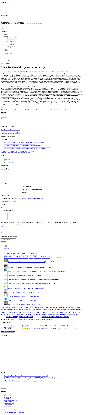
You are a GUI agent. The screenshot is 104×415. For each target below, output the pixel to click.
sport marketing (37, 314)
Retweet (9, 327)
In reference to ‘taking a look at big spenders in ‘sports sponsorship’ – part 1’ (23, 256)
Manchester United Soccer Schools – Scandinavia (16, 255)
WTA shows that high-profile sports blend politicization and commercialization (28, 279)
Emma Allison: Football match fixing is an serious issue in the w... (25, 300)
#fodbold (10, 325)
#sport (5, 325)
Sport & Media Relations (13, 41)
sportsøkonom (73, 317)
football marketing (68, 309)
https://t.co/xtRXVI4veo (43, 325)
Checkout (6, 8)
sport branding (5, 314)
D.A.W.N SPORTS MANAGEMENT (15, 412)
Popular (6, 245)
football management (55, 309)
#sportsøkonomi (32, 325)
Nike (53, 312)
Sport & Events (11, 43)
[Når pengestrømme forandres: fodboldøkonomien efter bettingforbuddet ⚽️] (6, 267)
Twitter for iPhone (71, 325)
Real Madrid (68, 312)
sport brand (76, 312)
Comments (6, 248)
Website (24, 192)
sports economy (12, 316)
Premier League (59, 312)
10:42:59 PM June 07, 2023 (48, 328)
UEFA (12, 319)
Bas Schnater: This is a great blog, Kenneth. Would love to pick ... (25, 292)
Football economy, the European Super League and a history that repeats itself (28, 283)
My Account (6, 7)
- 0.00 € (8, 53)
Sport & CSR (10, 44)
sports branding (67, 314)
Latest (5, 246)
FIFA (43, 307)
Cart (5, 10)
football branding (19, 309)
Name (26, 186)
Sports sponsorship (62, 317)
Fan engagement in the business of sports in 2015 (16, 253)
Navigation (4, 15)
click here (50, 81)
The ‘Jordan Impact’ (9, 380)
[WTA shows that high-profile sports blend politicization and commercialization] (6, 279)
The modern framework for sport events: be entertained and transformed (26, 262)
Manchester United (39, 312)
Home (5, 34)
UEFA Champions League (22, 319)
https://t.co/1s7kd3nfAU (35, 328)
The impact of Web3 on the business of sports (19, 275)
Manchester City (28, 312)
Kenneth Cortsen (14, 22)
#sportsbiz (4, 307)
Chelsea (22, 307)
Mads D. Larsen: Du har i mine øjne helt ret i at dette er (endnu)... (24, 304)
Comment (4, 183)
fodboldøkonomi (60, 307)
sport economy (15, 314)
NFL (50, 312)
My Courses (6, 5)
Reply (5, 327)
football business (30, 309)
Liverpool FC (19, 312)
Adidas (9, 307)
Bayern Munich (16, 307)
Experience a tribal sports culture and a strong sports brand (16, 152)
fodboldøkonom (50, 307)
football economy (42, 309)
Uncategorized (7, 406)
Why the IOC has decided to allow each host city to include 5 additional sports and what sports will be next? (31, 378)
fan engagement (28, 307)
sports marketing (48, 317)
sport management (25, 314)
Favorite (13, 327)
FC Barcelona (37, 307)
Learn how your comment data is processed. (32, 198)
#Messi (6, 328)
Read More (3, 226)
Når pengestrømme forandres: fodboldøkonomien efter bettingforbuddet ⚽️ (27, 267)
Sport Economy (11, 40)
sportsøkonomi (5, 319)
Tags (5, 249)
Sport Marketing (11, 39)
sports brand (47, 314)
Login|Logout (7, 12)
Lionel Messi (11, 312)
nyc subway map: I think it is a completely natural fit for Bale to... (24, 296)
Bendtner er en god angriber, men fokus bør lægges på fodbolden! (17, 151)
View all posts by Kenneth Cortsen (10, 130)
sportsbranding (56, 314)
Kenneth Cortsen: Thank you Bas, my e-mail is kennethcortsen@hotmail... (27, 288)
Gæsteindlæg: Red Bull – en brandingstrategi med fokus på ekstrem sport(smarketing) (26, 376)
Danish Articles (11, 46)
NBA (46, 312)
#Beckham (12, 328)
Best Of (9, 47)
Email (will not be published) (32, 189)
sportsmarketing (38, 316)
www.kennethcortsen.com (42, 319)
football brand (9, 309)
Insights (6, 36)
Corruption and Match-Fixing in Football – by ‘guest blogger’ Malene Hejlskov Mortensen (27, 258)
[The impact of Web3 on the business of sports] (6, 275)
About (5, 49)
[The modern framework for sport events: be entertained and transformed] (6, 262)
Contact (6, 50)
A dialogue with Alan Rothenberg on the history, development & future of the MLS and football (28, 377)
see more (36, 79)
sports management (26, 317)
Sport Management (12, 37)
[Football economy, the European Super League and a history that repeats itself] (6, 283)
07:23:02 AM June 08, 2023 (57, 325)
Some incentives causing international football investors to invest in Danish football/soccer (31, 271)
